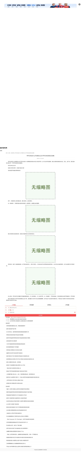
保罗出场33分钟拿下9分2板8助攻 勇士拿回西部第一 (17, 428)
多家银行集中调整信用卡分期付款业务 (14, 383)
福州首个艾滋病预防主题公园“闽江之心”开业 (15, 365)
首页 (6, 152)
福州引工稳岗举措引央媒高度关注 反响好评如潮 (16, 398)
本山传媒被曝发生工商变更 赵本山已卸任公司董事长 (17, 416)
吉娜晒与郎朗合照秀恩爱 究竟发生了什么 (15, 431)
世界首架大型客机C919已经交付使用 (14, 350)
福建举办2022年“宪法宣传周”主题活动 (14, 353)
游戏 (9, 152)
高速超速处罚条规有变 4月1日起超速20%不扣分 (16, 395)
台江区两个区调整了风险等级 (12, 404)
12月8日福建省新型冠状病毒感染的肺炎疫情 (15, 344)
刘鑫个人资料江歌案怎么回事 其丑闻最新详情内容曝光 (17, 389)
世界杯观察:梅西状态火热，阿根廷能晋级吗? (15, 325)
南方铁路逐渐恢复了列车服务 (12, 347)
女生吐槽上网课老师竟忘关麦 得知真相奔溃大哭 (16, 410)
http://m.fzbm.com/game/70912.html (18, 317)
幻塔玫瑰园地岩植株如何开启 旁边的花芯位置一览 (17, 422)
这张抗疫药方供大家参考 (11, 341)
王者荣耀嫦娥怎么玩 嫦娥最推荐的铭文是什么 (16, 443)
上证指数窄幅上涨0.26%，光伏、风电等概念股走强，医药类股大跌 (20, 374)
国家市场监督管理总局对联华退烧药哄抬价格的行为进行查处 (19, 392)
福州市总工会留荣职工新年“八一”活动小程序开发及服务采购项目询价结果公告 (22, 377)
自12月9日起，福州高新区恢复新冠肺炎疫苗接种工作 (17, 331)
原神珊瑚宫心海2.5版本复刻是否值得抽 (18, 319)
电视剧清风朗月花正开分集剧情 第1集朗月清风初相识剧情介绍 (19, 437)
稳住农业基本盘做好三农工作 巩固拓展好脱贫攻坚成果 (17, 407)
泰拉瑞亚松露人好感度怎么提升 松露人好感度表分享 (17, 440)
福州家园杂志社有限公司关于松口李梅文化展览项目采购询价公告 (20, 359)
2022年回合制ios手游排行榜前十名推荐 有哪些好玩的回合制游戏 (20, 401)
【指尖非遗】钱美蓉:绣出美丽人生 (13, 368)
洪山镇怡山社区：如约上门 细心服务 (14, 425)
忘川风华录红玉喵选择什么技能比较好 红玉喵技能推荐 (21, 321)
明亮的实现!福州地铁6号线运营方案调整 (14, 335)
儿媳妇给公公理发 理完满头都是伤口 (14, 413)
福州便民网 (3, 148)
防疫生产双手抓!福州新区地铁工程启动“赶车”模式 (16, 371)
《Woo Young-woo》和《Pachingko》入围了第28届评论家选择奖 (20, 419)
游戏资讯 (12, 152)
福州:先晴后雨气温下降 (11, 328)
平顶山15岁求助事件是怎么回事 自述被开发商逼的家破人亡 (18, 446)
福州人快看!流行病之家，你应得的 (13, 362)
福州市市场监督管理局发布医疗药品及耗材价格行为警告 (18, 338)
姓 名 (7, 307)
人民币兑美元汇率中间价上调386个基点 (14, 380)
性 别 (7, 309)
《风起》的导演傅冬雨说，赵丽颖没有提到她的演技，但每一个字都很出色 (22, 434)
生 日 (7, 312)
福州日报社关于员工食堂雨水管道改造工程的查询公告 (17, 356)
